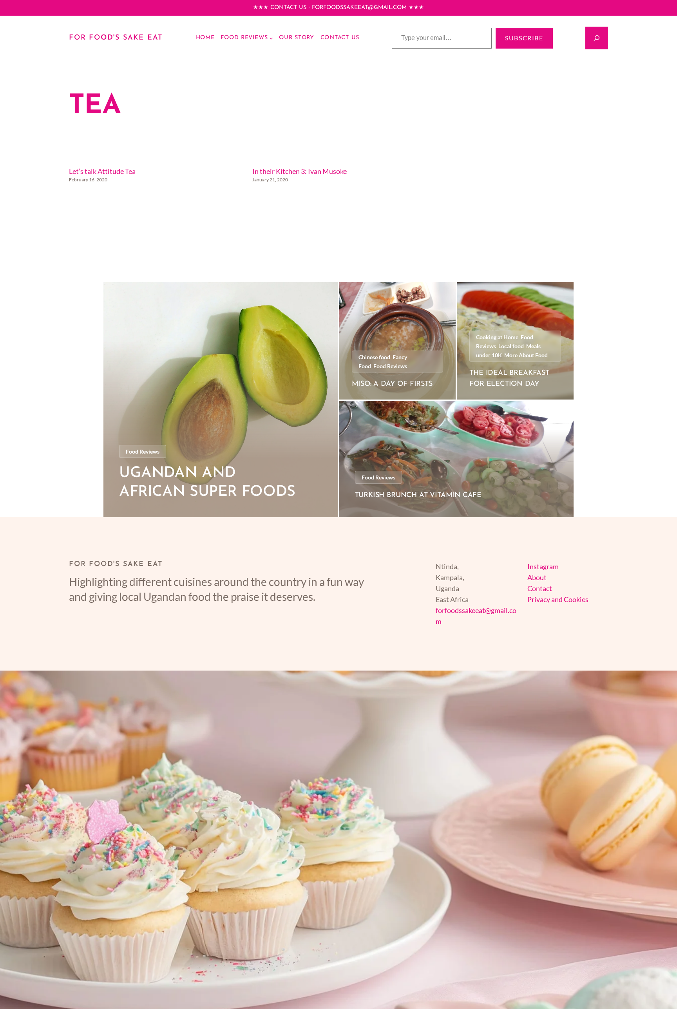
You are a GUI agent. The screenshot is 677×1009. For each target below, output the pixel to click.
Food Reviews (142, 451)
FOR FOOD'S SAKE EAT (116, 38)
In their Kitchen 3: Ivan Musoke (299, 171)
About (537, 577)
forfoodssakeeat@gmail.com (359, 8)
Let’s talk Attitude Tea (102, 171)
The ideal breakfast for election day (509, 379)
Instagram (543, 566)
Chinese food (374, 357)
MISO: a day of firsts (392, 384)
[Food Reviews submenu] (271, 38)
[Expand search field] (596, 38)
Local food (511, 346)
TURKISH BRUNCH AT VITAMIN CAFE (418, 495)
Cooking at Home (497, 337)
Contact (539, 588)
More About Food (526, 355)
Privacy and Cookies (557, 599)
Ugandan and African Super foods (207, 483)
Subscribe (524, 38)
